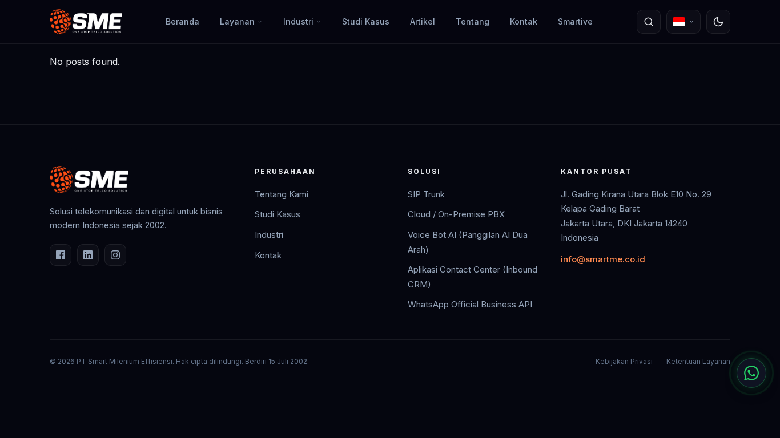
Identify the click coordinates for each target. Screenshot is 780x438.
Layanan (237, 21)
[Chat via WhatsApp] (751, 373)
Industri (298, 21)
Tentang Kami (281, 194)
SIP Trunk (426, 194)
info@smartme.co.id (603, 259)
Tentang (472, 21)
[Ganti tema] (718, 22)
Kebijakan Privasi (624, 361)
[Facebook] (60, 255)
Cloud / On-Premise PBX (456, 214)
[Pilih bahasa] (683, 22)
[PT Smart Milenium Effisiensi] (86, 21)
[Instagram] (115, 255)
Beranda (182, 21)
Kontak (523, 21)
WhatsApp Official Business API (470, 304)
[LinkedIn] (88, 255)
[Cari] (649, 22)
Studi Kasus (365, 21)
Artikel (422, 21)
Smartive (575, 21)
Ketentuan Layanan (698, 361)
